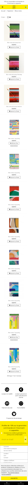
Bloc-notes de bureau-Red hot (14, 106)
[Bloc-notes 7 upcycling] (14, 321)
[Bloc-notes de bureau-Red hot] (14, 95)
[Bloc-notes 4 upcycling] (14, 225)
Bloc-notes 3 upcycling (14, 204)
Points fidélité (21, 408)
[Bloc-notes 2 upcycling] (14, 161)
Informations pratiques (10, 448)
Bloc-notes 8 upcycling (14, 366)
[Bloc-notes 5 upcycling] (14, 257)
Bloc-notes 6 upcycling (14, 300)
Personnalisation (6, 474)
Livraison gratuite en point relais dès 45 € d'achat (21, 395)
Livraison (6, 453)
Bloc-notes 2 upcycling (14, 172)
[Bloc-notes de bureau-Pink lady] (14, 63)
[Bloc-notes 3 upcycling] (14, 193)
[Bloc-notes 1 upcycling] (14, 127)
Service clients (8, 450)
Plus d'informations (13, 472)
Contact (6, 457)
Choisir (3, 17)
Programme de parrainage (14, 418)
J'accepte (14, 478)
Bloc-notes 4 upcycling (14, 236)
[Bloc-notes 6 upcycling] (14, 289)
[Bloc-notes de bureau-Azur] (14, 31)
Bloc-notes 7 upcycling (14, 332)
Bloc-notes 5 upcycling (14, 268)
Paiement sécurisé (7, 408)
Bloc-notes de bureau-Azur (14, 42)
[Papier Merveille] (14, 7)
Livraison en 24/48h (7, 394)
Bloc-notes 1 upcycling (14, 138)
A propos (6, 446)
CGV (5, 455)
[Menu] (2, 7)
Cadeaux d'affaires (9, 460)
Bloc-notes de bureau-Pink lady (14, 74)
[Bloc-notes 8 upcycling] (14, 355)
